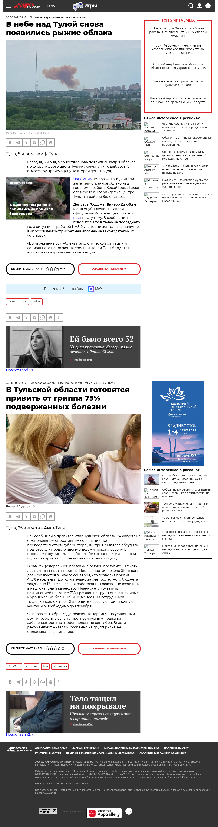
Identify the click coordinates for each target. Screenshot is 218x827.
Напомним (83, 179)
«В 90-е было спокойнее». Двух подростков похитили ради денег (184, 519)
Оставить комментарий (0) (109, 269)
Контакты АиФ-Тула (48, 753)
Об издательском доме (51, 748)
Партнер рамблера (72, 811)
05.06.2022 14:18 (16, 17)
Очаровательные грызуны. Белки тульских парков (178, 83)
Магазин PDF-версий (85, 748)
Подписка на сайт (176, 748)
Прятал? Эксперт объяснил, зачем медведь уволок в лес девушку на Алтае (185, 549)
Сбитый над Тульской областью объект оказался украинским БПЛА (178, 66)
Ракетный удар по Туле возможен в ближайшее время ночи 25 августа (178, 100)
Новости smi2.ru (20, 370)
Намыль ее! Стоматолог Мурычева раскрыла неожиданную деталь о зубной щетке (185, 183)
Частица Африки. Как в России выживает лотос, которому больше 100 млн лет (185, 127)
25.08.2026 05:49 (16, 382)
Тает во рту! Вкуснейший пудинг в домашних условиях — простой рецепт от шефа (185, 507)
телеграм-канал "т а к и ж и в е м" (27, 132)
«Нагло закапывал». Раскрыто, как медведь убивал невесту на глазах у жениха (186, 535)
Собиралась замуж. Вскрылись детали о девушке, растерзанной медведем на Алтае (184, 155)
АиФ (32, 506)
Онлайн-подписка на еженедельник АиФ (131, 748)
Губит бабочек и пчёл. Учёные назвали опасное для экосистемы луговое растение (178, 49)
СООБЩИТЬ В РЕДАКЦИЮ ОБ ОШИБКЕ (162, 753)
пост (77, 218)
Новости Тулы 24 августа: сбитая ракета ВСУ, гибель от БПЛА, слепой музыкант (178, 32)
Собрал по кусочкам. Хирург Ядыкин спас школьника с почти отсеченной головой (187, 493)
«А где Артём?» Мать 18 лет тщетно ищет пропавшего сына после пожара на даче (185, 169)
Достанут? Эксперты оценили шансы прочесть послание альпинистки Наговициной (187, 197)
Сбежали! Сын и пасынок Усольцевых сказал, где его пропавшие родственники (187, 141)
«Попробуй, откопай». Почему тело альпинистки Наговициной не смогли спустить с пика (185, 479)
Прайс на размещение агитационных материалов (100, 753)
